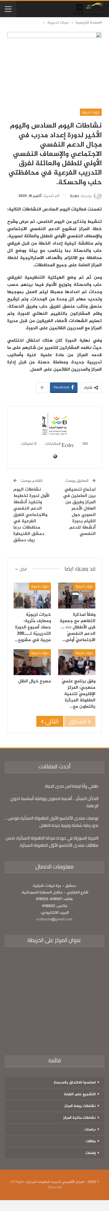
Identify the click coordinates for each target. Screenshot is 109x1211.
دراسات (90, 1130)
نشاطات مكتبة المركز (79, 1118)
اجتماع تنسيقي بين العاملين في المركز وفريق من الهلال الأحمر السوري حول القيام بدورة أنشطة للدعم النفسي (79, 512)
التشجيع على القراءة (80, 1094)
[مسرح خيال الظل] (32, 662)
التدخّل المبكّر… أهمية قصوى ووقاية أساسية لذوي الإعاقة (54, 802)
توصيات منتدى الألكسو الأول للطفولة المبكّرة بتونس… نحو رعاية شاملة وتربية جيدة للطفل (51, 821)
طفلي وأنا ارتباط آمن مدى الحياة (71, 786)
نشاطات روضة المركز (80, 1106)
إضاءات (90, 1153)
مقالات (91, 1141)
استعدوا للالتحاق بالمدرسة (75, 1083)
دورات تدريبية (91, 112)
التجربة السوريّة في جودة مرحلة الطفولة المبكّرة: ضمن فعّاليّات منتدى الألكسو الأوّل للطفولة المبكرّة (51, 841)
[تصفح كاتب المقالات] (54, 425)
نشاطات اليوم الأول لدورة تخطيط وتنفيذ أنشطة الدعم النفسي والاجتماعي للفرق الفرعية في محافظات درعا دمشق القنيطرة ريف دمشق (31, 515)
